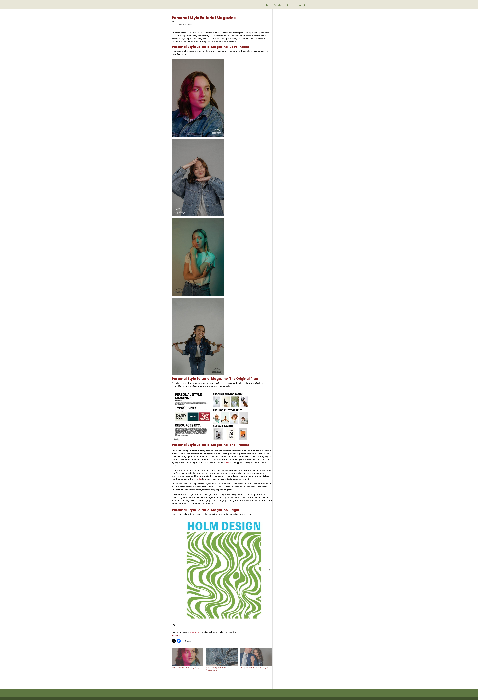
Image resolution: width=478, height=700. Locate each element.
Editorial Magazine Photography (185, 667)
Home (268, 5)
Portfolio (277, 5)
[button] (269, 570)
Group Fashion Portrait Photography (255, 667)
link (227, 462)
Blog (299, 5)
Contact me (195, 632)
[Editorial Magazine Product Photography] (222, 657)
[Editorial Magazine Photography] (187, 657)
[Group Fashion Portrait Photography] (256, 657)
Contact (290, 5)
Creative (181, 24)
